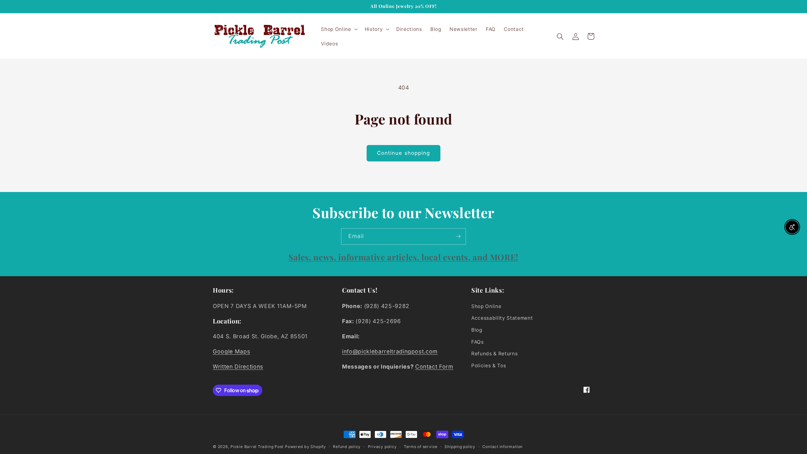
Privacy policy (382, 446)
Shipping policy (459, 446)
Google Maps (231, 351)
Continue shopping (403, 153)
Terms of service (421, 446)
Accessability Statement (502, 318)
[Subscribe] (458, 236)
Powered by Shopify (305, 446)
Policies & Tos (488, 366)
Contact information (502, 446)
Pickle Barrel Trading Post (256, 446)
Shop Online (486, 306)
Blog (476, 330)
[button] (338, 29)
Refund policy (347, 446)
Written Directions (238, 366)
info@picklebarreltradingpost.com (390, 351)
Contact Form (434, 366)
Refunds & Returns (494, 354)
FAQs (477, 342)
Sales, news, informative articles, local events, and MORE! (403, 257)
